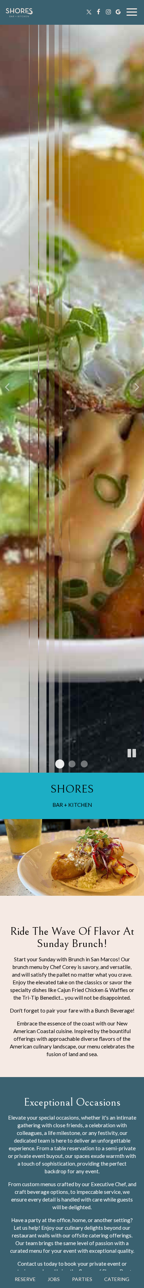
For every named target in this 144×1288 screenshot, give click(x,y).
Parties (82, 1279)
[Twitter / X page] (89, 11)
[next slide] (137, 386)
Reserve (25, 1279)
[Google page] (118, 11)
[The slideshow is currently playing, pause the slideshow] (132, 753)
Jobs (54, 1279)
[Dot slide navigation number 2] (72, 763)
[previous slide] (7, 386)
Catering (116, 1279)
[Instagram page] (108, 11)
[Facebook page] (98, 11)
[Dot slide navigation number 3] (84, 763)
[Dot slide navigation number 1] (59, 763)
